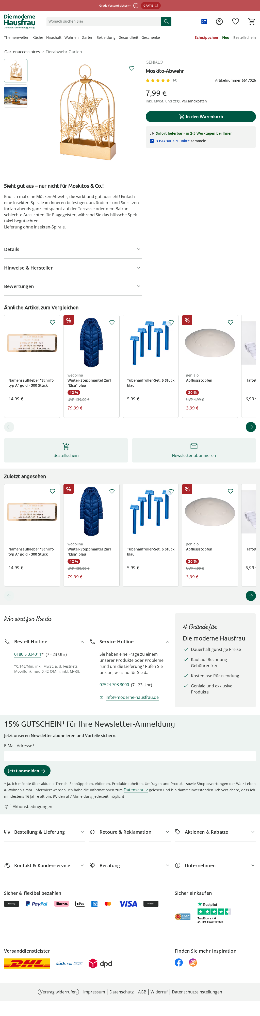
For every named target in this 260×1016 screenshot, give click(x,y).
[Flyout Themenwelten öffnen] (30, 38)
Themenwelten (16, 37)
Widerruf (159, 992)
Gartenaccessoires (22, 52)
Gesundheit (128, 37)
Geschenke (150, 37)
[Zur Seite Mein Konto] (219, 21)
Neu (225, 37)
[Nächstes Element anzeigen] (251, 427)
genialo (154, 62)
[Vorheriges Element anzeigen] (9, 427)
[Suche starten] (166, 21)
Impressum (94, 992)
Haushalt (53, 37)
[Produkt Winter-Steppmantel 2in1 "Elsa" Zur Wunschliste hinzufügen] (112, 322)
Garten (87, 37)
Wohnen (71, 37)
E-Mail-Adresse (18, 745)
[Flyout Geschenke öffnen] (161, 38)
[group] (88, 112)
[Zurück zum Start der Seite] (254, 979)
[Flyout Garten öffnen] (94, 38)
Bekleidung (106, 37)
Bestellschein (244, 37)
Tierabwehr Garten (64, 52)
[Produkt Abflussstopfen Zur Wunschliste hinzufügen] (230, 322)
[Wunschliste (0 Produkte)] (236, 21)
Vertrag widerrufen (58, 992)
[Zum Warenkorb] (252, 21)
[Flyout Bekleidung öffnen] (117, 38)
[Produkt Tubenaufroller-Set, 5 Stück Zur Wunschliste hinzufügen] (171, 322)
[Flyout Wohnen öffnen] (80, 38)
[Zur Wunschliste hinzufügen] (131, 68)
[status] (102, 21)
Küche (37, 37)
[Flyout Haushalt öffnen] (62, 38)
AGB (142, 992)
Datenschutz (136, 790)
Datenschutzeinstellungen (197, 992)
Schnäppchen (206, 37)
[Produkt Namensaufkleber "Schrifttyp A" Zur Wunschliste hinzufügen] (52, 322)
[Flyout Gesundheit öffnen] (139, 38)
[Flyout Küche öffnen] (44, 38)
